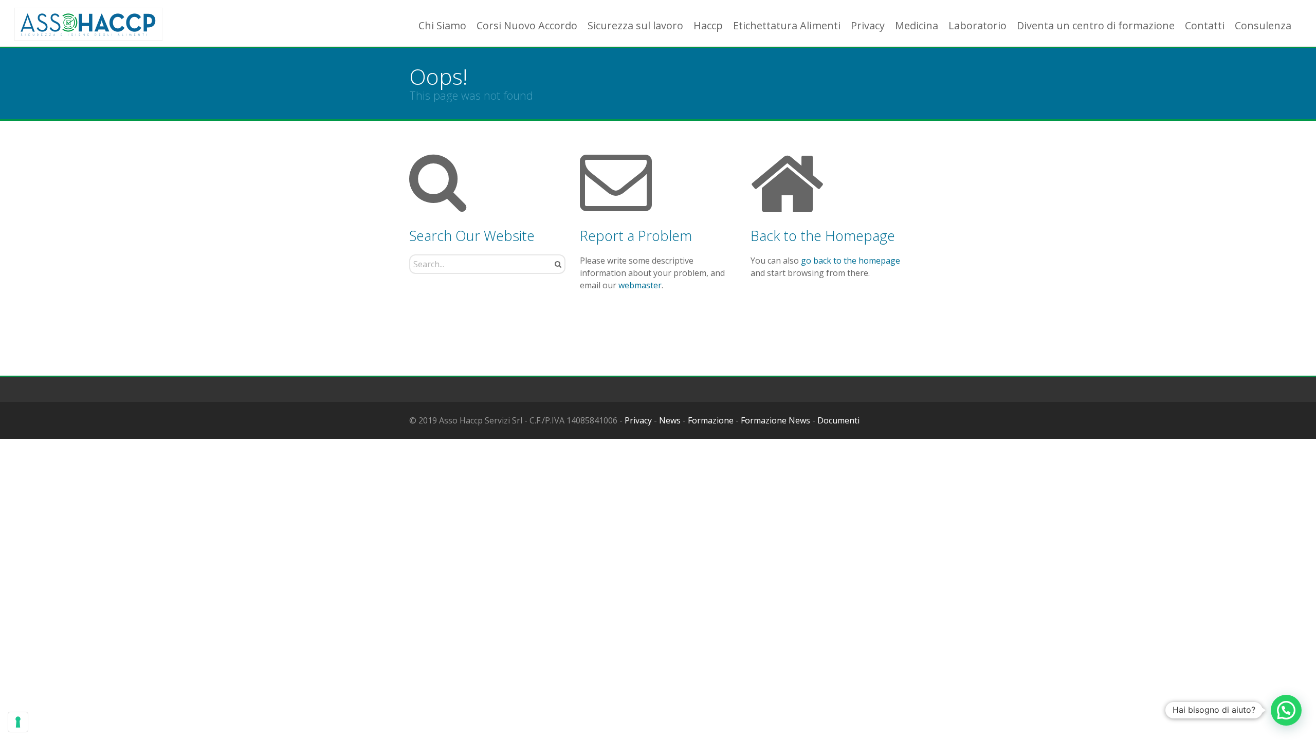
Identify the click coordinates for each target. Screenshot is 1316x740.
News (670, 420)
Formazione (711, 420)
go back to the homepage (850, 260)
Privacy (638, 420)
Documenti (838, 420)
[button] (1286, 710)
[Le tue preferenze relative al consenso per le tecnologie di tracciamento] (18, 722)
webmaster (640, 285)
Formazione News (775, 420)
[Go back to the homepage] (88, 24)
